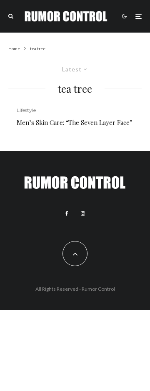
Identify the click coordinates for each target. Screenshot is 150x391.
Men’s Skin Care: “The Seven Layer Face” (74, 122)
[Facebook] (67, 213)
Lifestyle (26, 110)
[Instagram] (83, 213)
